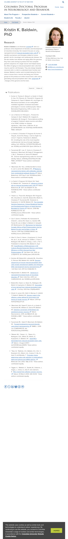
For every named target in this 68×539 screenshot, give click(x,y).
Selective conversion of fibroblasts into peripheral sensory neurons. (25, 311)
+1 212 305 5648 (52, 65)
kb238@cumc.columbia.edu (56, 67)
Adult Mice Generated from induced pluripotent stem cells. (26, 340)
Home (5, 22)
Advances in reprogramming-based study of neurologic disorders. (24, 275)
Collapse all (39, 88)
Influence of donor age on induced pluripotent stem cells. (27, 184)
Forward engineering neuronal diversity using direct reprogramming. (25, 325)
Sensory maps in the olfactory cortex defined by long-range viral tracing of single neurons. (25, 297)
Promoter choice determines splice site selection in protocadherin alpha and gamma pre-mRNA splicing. (27, 357)
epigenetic (35, 79)
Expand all (31, 88)
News (62, 7)
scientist (28, 47)
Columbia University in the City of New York (18, 2)
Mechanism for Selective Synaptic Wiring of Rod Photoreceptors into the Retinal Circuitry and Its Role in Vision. (26, 227)
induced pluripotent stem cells (27, 53)
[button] (5, 386)
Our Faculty (15, 22)
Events (57, 7)
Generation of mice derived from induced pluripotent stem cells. (26, 287)
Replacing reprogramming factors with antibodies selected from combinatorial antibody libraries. (26, 171)
